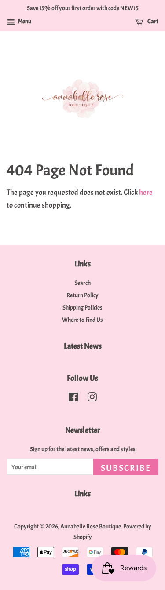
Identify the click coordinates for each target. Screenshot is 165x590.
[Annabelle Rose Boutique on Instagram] (92, 399)
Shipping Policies (82, 307)
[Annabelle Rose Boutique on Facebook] (73, 399)
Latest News (83, 346)
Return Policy (82, 295)
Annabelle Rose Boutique (90, 526)
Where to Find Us (82, 320)
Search (82, 283)
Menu (24, 21)
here (146, 192)
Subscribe (126, 468)
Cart (152, 21)
